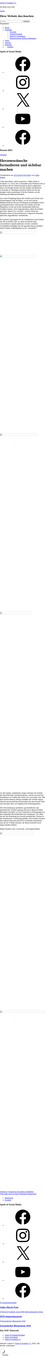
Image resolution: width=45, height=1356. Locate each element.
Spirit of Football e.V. (8, 3)
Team (7, 40)
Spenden (3, 155)
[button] (22, 1355)
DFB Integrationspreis (11, 1316)
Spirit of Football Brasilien (15, 1335)
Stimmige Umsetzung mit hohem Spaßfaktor (17, 1192)
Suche (2, 11)
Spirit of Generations (17, 36)
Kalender (8, 45)
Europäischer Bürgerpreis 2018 (15, 1325)
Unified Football (16, 34)
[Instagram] (23, 91)
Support (8, 43)
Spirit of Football (11, 1337)
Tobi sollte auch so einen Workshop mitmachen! (18, 1194)
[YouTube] (23, 127)
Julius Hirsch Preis (9, 1307)
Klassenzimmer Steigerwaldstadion (23, 38)
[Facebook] (23, 72)
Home (7, 28)
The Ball (13, 32)
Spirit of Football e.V (13, 1339)
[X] (23, 109)
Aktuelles (8, 30)
